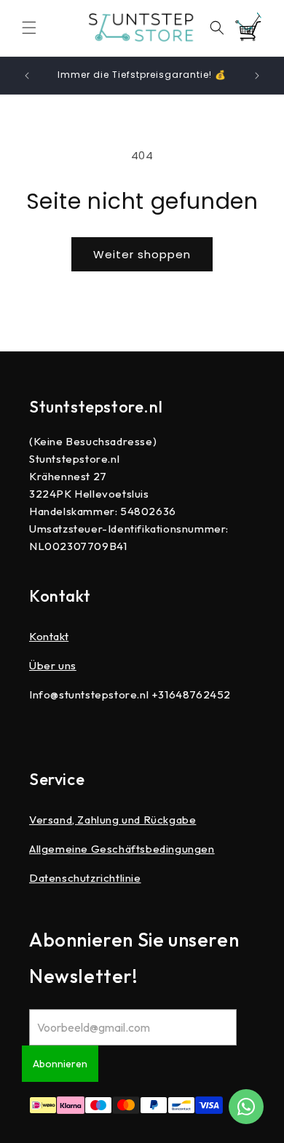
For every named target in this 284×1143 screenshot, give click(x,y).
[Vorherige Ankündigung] (27, 76)
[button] (29, 28)
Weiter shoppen (142, 254)
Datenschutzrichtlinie (85, 878)
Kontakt (48, 636)
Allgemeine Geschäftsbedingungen (122, 849)
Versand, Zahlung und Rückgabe (112, 820)
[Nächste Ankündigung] (257, 76)
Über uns (52, 665)
